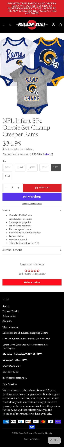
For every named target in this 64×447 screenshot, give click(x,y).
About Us (7, 321)
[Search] (10, 24)
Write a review (32, 282)
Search (5, 306)
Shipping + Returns (12, 250)
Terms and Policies (32, 439)
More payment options (32, 204)
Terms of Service (10, 311)
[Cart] (60, 24)
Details (6, 210)
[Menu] (3, 24)
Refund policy (9, 316)
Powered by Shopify (43, 433)
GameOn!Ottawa (26, 433)
